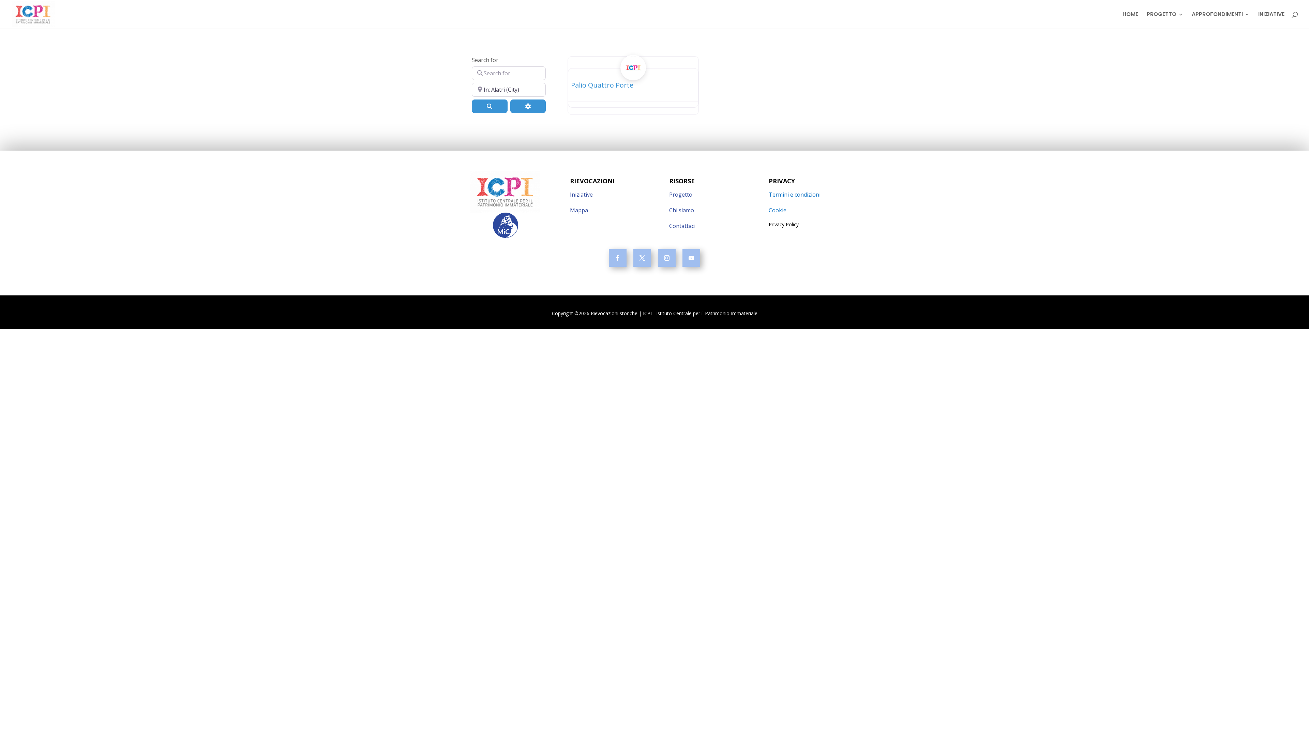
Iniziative (581, 194)
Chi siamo (681, 210)
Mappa (579, 210)
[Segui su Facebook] (618, 258)
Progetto (680, 194)
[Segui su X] (642, 258)
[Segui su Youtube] (691, 258)
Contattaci (682, 226)
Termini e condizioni (795, 194)
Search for (485, 60)
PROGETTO (1161, 15)
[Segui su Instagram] (667, 258)
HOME (1130, 15)
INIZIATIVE (1271, 15)
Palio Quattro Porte (602, 85)
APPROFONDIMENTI (1217, 15)
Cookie (777, 210)
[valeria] (633, 75)
